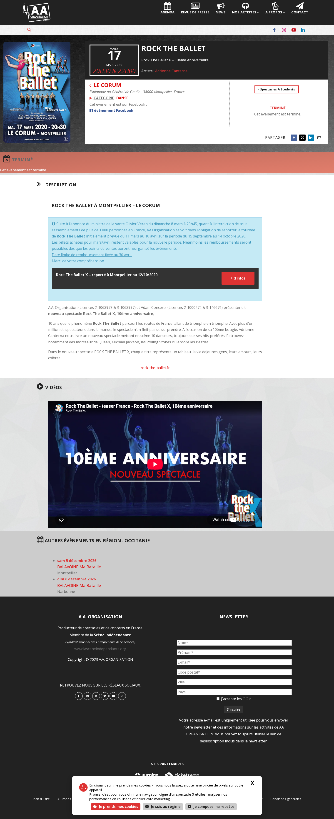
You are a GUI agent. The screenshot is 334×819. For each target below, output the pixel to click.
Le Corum (107, 85)
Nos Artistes (244, 12)
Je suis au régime (166, 806)
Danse (122, 97)
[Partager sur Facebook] (294, 138)
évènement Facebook (113, 110)
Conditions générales (285, 799)
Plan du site (41, 799)
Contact (299, 12)
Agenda (167, 12)
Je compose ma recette (213, 806)
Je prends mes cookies (118, 806)
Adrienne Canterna (171, 70)
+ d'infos (238, 278)
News (221, 12)
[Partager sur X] (302, 138)
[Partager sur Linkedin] (311, 138)
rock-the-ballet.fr (155, 367)
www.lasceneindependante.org (100, 648)
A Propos (273, 12)
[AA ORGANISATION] (36, 21)
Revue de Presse (195, 12)
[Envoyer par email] (319, 138)
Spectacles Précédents (277, 89)
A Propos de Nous (71, 799)
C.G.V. (247, 698)
